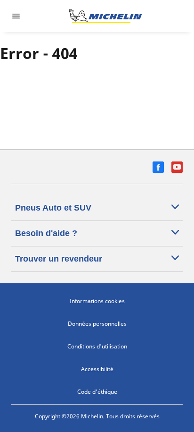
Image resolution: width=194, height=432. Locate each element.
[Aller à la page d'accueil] (105, 16)
